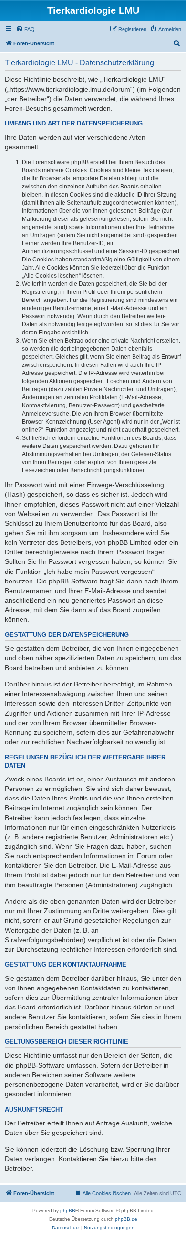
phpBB (67, 1210)
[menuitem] (25, 29)
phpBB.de (126, 1219)
